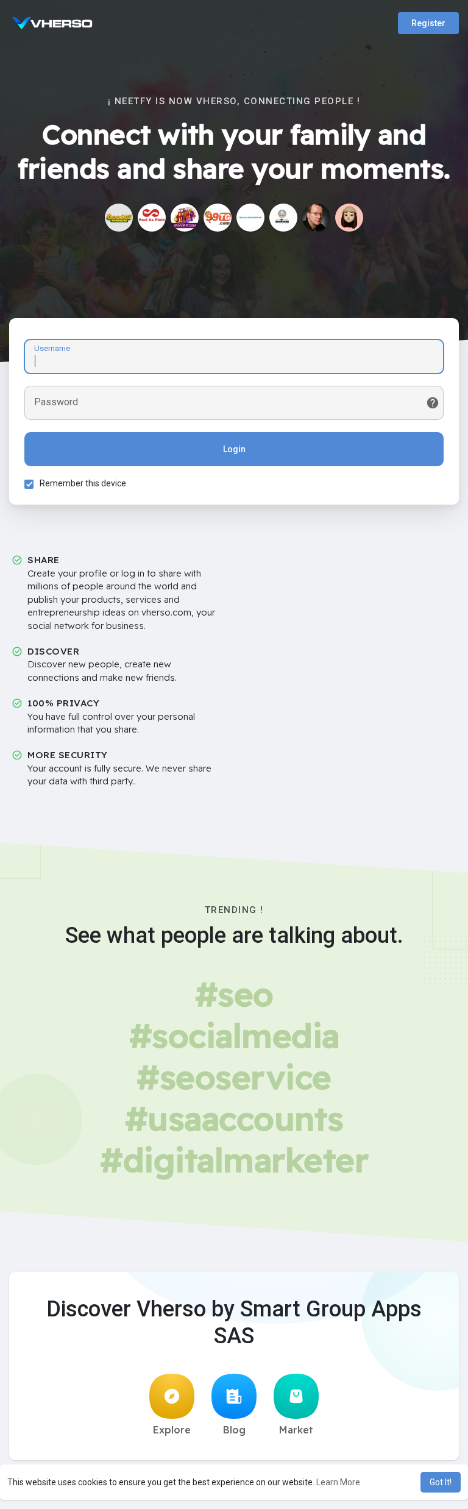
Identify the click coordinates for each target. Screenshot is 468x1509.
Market (296, 1430)
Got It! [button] (441, 1482)
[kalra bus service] (250, 218)
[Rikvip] (185, 218)
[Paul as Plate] (152, 218)
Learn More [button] (338, 1482)
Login (234, 449)
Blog (234, 1430)
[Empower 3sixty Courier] (283, 218)
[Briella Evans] (349, 218)
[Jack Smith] (316, 218)
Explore (172, 1430)
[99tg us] (218, 218)
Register (428, 23)
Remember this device (83, 483)
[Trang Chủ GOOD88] (119, 218)
